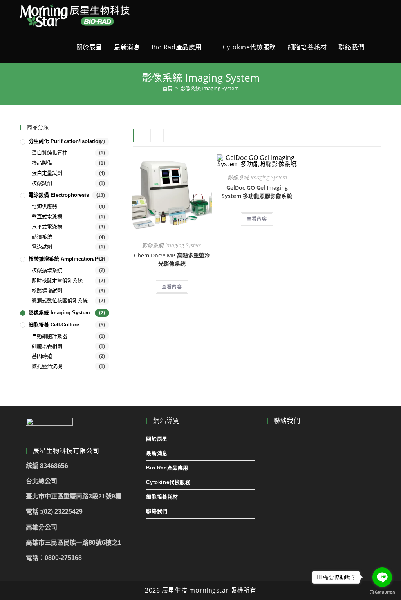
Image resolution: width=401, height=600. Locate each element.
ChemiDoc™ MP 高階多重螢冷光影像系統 (172, 259)
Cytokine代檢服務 (168, 482)
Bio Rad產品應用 (167, 468)
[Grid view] (139, 135)
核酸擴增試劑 (47, 291)
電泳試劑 (42, 247)
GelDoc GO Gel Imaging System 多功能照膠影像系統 (257, 191)
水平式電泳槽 (47, 227)
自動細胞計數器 (49, 336)
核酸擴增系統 (47, 270)
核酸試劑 (42, 183)
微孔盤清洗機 (47, 366)
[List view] (157, 135)
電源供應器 (44, 206)
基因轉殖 (42, 356)
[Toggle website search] (378, 47)
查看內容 (172, 286)
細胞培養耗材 (162, 497)
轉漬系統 (42, 237)
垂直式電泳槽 (47, 216)
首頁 (168, 88)
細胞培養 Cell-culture (54, 325)
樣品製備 (42, 163)
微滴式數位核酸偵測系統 (60, 300)
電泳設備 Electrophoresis (59, 195)
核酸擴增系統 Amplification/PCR (67, 259)
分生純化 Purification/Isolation (65, 141)
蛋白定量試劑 (47, 173)
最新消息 (156, 453)
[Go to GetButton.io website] (382, 592)
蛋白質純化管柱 (49, 153)
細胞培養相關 (47, 346)
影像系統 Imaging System (172, 245)
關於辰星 (156, 439)
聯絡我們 (156, 511)
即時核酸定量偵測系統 (57, 280)
